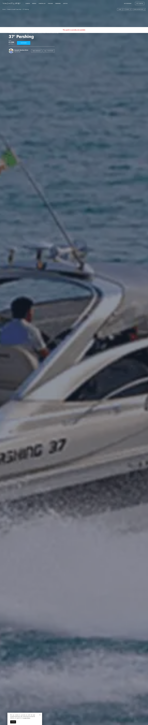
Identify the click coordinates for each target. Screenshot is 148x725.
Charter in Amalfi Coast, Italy (14, 9)
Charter (28, 3)
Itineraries (58, 3)
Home (3, 9)
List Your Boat (127, 3)
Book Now (23, 43)
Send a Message (37, 51)
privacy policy (26, 718)
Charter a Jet (42, 3)
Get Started (139, 3)
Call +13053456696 (48, 51)
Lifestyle (65, 3)
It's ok (13, 722)
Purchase (50, 3)
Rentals (34, 3)
